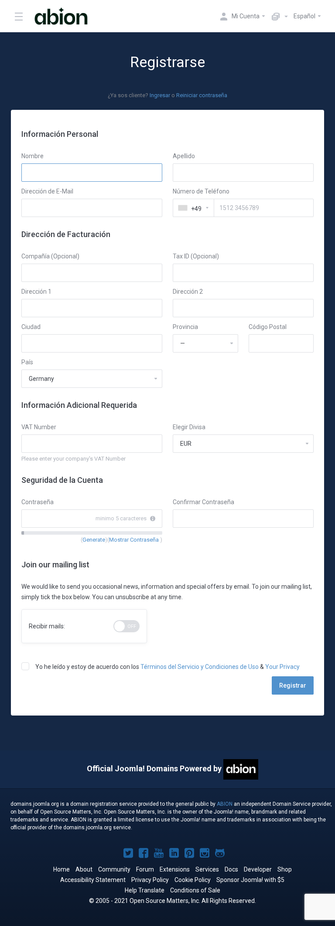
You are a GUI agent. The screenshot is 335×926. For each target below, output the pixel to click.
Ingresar (160, 95)
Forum (145, 869)
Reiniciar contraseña (201, 95)
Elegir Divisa (189, 427)
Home (61, 869)
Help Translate (144, 890)
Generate (93, 539)
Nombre (32, 156)
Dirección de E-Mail (47, 191)
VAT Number (38, 427)
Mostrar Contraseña (134, 539)
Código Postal (268, 326)
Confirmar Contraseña (203, 502)
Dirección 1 (36, 291)
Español (305, 16)
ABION (224, 804)
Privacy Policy (150, 879)
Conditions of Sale (195, 890)
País (27, 362)
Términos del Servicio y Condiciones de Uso (199, 666)
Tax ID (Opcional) (196, 256)
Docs (231, 869)
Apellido (184, 156)
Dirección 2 (188, 291)
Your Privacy (282, 666)
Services (207, 869)
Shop (284, 869)
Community (114, 869)
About (83, 869)
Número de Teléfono (201, 191)
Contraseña (37, 502)
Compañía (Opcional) (50, 256)
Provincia (185, 326)
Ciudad (31, 326)
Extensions (175, 869)
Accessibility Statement (93, 879)
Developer (258, 869)
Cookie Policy (192, 879)
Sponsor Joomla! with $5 (250, 879)
